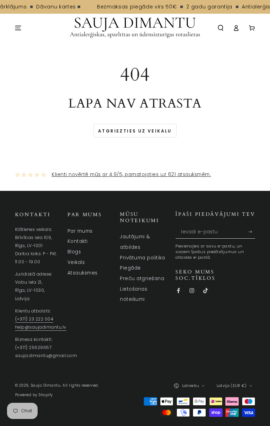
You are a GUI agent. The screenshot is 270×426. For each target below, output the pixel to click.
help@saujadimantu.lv (40, 327)
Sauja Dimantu (46, 385)
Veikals (76, 262)
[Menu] (18, 27)
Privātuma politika (142, 257)
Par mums (80, 231)
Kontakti (78, 241)
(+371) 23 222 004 (34, 319)
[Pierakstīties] (251, 231)
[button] (221, 27)
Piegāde (130, 268)
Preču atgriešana (142, 278)
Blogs (74, 251)
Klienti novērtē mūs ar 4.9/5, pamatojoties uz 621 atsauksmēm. (131, 174)
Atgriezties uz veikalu (135, 131)
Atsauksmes (83, 273)
